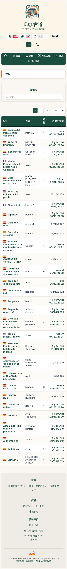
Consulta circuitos (10, 233)
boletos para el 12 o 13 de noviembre (12, 376)
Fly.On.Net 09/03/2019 (57, 449)
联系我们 (33, 525)
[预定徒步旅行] (37, 45)
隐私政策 (20, 561)
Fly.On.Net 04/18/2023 (57, 214)
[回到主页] (5, 56)
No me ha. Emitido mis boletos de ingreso (11, 347)
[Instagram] (33, 511)
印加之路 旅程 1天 (16, 486)
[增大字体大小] (53, 36)
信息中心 (27, 506)
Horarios (13, 415)
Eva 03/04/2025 (56, 133)
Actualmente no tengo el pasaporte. (12, 428)
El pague (13, 214)
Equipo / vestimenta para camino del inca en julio (12, 245)
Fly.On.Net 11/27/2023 (57, 153)
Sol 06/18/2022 (57, 282)
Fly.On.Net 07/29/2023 (56, 165)
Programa (13, 301)
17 (56, 110)
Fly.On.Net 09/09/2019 (57, 439)
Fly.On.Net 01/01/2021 (57, 347)
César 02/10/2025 (57, 180)
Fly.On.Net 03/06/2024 (56, 143)
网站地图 (43, 558)
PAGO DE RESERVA (10, 143)
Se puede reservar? (10, 310)
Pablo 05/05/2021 (57, 387)
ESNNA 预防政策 (43, 561)
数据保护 (30, 561)
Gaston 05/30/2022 (56, 246)
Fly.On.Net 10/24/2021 (57, 310)
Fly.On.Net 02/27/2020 (56, 406)
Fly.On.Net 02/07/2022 (56, 301)
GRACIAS (13, 459)
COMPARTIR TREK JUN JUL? (12, 260)
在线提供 (54, 486)
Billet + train (14, 205)
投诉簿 (33, 539)
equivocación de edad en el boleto (11, 363)
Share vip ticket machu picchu (10, 194)
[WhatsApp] (36, 511)
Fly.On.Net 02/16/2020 (57, 415)
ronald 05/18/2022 (57, 271)
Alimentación (10, 440)
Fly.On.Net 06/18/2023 (57, 205)
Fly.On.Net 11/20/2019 (57, 427)
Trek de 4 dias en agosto (11, 282)
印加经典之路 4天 (37, 486)
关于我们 (40, 506)
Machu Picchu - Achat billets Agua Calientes (11, 165)
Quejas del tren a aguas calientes (11, 132)
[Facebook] (30, 511)
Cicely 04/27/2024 (56, 335)
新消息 (33, 89)
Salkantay (13, 448)
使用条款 (53, 558)
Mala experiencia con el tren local (12, 180)
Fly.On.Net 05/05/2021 (57, 323)
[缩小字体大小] (58, 36)
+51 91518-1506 (35, 531)
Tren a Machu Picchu (11, 335)
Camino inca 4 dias (9, 387)
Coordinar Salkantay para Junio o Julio (12, 271)
